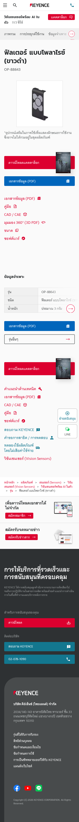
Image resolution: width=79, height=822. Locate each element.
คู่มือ (7, 206)
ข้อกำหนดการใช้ (23, 753)
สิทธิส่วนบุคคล (22, 741)
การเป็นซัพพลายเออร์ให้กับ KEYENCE (37, 760)
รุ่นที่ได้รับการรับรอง (25, 735)
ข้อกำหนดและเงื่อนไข (27, 747)
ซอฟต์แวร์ (11, 238)
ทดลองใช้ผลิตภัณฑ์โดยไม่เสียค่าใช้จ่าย (19, 448)
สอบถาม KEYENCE (19, 429)
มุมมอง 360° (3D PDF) (21, 222)
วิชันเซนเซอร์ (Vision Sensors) (27, 458)
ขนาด (8, 230)
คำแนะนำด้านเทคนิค (20, 389)
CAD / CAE (12, 214)
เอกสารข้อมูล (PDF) (19, 198)
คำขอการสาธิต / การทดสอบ (26, 437)
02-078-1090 (17, 659)
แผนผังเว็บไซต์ (22, 766)
